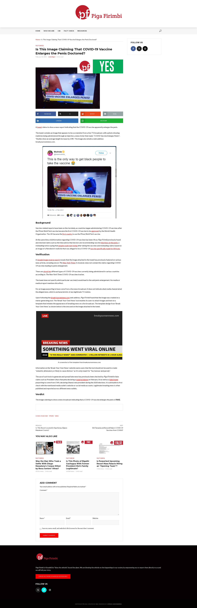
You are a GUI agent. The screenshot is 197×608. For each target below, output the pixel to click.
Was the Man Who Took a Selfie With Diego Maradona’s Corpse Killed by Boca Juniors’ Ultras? (48, 465)
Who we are (49, 31)
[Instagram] (145, 48)
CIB (59, 31)
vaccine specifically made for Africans (105, 248)
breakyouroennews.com (60, 297)
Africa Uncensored (115, 604)
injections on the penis (109, 243)
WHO (57, 416)
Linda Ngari (51, 57)
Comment (43, 490)
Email (68, 518)
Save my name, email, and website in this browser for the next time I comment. (68, 528)
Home (37, 31)
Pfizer (51, 416)
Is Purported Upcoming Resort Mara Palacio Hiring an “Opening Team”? (109, 463)
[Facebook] (133, 48)
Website (95, 518)
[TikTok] (44, 589)
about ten (47, 271)
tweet (39, 127)
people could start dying (67, 246)
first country (67, 234)
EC (97, 604)
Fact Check (69, 31)
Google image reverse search (48, 260)
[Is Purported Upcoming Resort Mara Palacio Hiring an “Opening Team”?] (110, 448)
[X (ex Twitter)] (139, 48)
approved (95, 231)
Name (42, 518)
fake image (113, 379)
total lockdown (82, 379)
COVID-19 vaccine (42, 416)
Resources (82, 31)
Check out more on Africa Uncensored (53, 576)
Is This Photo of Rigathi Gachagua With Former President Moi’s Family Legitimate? (77, 465)
